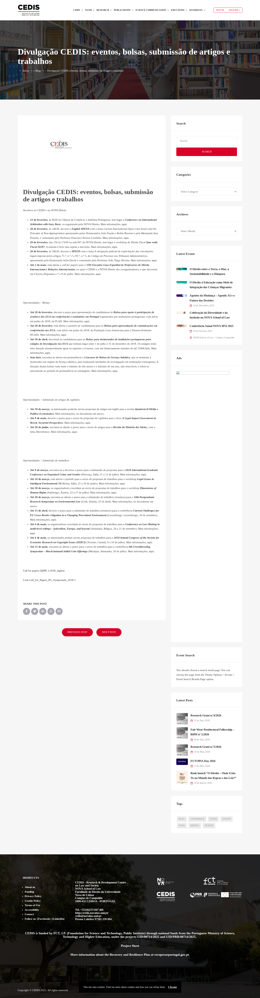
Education (177, 10)
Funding (29, 891)
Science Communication (150, 10)
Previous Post (77, 632)
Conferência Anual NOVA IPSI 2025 (211, 325)
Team (88, 10)
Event (213, 819)
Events (227, 819)
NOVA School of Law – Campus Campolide (214, 337)
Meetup (194, 825)
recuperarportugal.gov (169, 954)
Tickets (209, 825)
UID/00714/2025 (148, 936)
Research (103, 10)
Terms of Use (32, 905)
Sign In (220, 10)
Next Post (109, 632)
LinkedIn (58, 918)
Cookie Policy (33, 900)
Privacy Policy (33, 896)
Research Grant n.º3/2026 (205, 746)
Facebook (43, 918)
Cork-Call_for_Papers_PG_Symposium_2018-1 (49, 580)
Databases (196, 10)
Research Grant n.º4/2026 (205, 715)
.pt (187, 954)
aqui (124, 224)
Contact (29, 914)
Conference (197, 819)
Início (26, 70)
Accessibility (32, 909)
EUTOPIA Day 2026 (202, 760)
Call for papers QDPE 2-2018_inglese (44, 570)
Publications (122, 10)
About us (30, 887)
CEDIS (76, 10)
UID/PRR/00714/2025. (181, 936)
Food (182, 825)
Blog (38, 70)
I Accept (172, 987)
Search (207, 151)
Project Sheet (130, 946)
